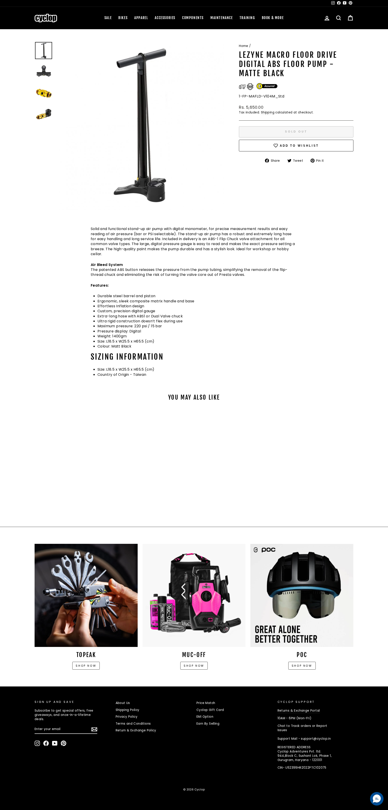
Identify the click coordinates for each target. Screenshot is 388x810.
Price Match (205, 703)
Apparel (141, 17)
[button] (377, 799)
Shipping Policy (127, 710)
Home (243, 46)
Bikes (123, 17)
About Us (123, 703)
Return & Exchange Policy (136, 730)
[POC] (301, 595)
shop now (302, 666)
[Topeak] (86, 595)
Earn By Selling (207, 723)
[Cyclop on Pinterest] (63, 743)
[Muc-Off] (194, 595)
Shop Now (194, 666)
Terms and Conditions (133, 723)
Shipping (267, 112)
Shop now (86, 666)
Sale (108, 17)
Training (247, 17)
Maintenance (221, 17)
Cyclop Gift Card (210, 710)
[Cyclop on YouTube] (54, 743)
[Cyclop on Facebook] (46, 743)
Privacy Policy (127, 717)
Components (193, 17)
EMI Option (204, 717)
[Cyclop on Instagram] (37, 743)
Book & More (273, 17)
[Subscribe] (94, 729)
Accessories (165, 17)
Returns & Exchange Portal (299, 710)
